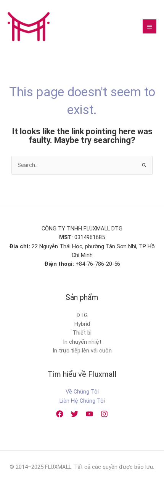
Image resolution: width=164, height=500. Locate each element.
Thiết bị (82, 332)
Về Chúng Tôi (82, 391)
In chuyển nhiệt (82, 341)
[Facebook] (59, 413)
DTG (82, 315)
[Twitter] (74, 413)
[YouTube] (89, 413)
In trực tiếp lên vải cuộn (82, 350)
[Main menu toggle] (149, 26)
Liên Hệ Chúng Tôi (82, 400)
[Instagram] (104, 413)
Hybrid (82, 324)
